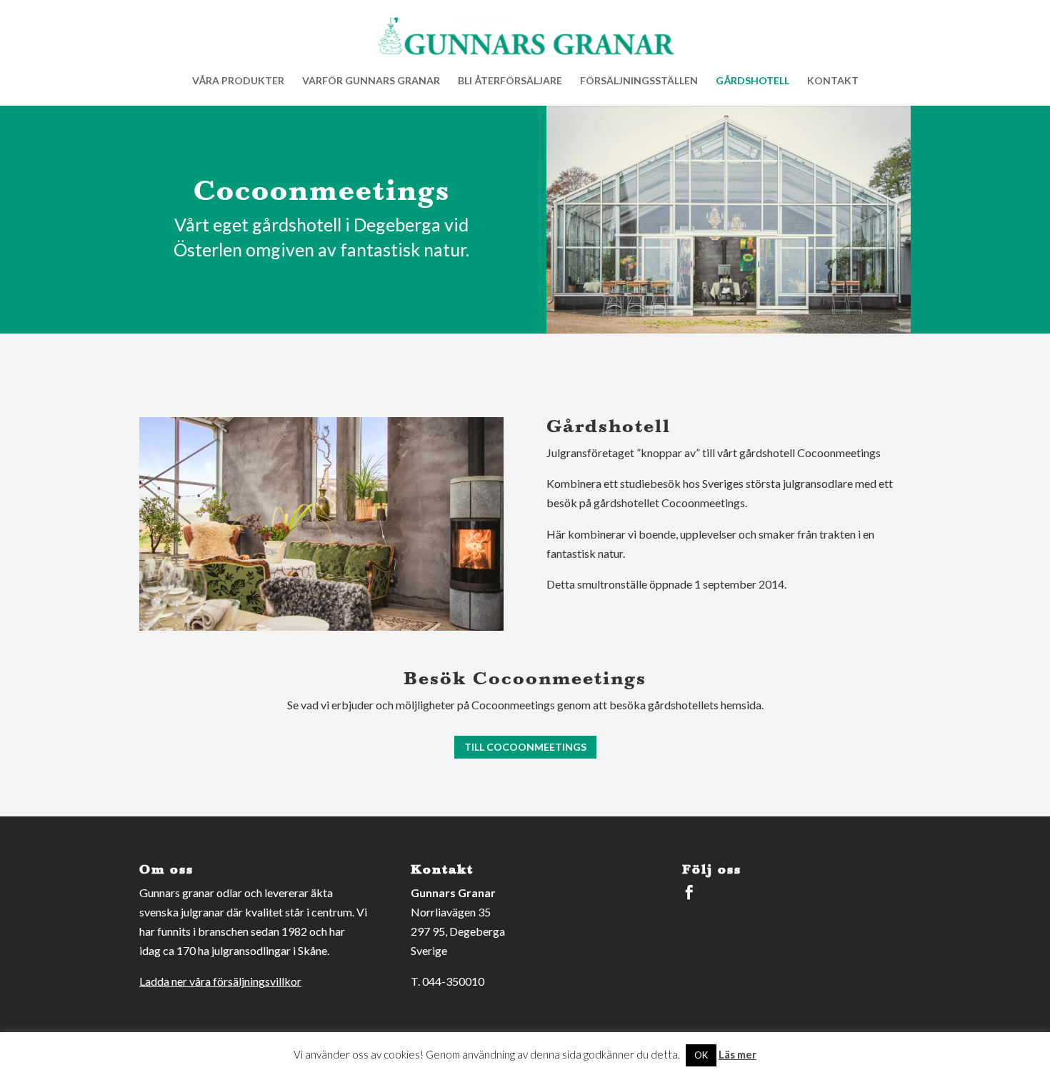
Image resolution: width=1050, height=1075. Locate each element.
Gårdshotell (752, 81)
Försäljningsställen (639, 81)
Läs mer (737, 1054)
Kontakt (833, 81)
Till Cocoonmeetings (525, 747)
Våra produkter (238, 81)
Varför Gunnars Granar (371, 81)
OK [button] (701, 1055)
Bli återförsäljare (510, 81)
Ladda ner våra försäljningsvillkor (220, 981)
